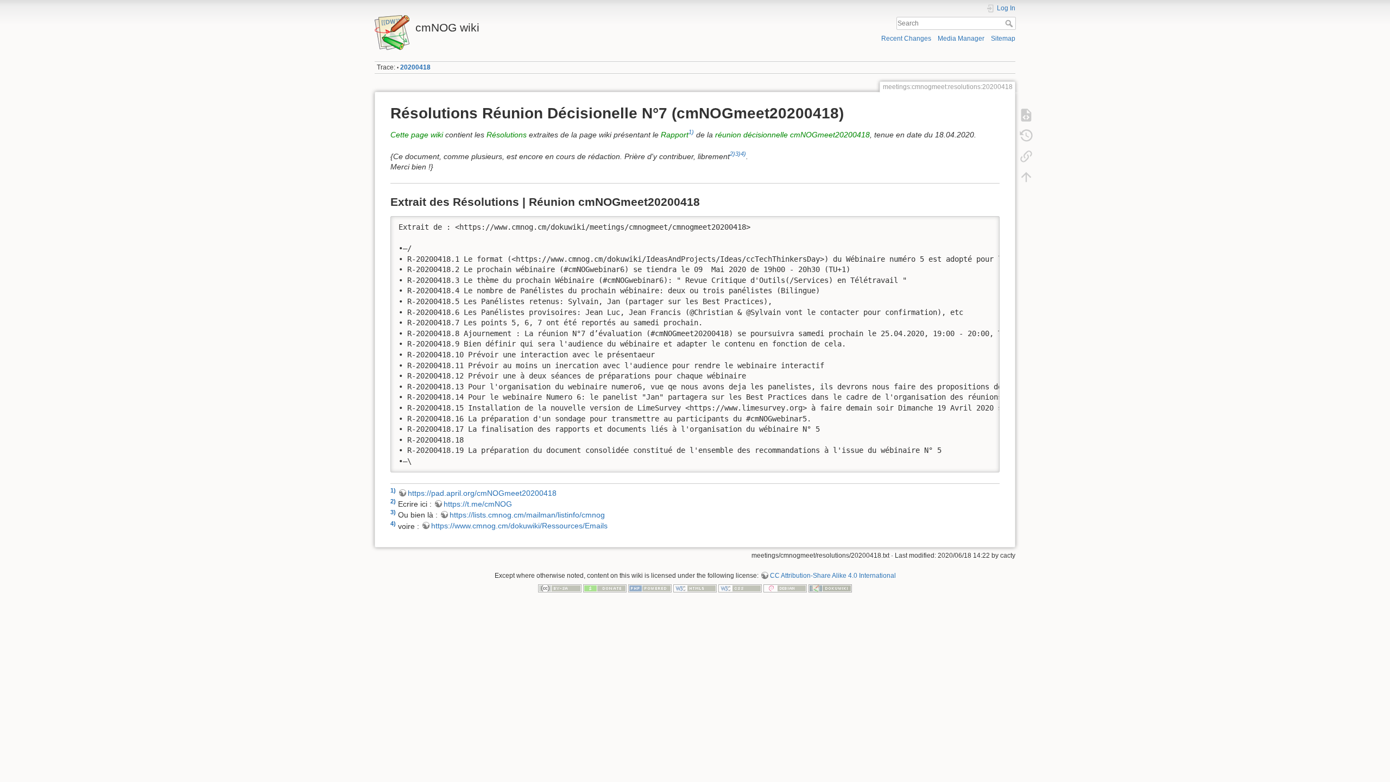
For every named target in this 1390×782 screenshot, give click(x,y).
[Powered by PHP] (650, 588)
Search (1010, 23)
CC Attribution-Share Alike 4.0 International (833, 575)
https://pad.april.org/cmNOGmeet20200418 (482, 493)
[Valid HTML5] (695, 588)
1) (691, 132)
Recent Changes (906, 38)
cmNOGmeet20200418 (830, 134)
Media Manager (961, 38)
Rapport (674, 134)
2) (732, 153)
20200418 (415, 67)
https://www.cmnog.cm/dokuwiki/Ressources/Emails (519, 525)
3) (738, 153)
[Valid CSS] (740, 588)
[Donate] (605, 588)
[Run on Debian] (785, 588)
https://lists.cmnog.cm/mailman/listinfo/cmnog (527, 514)
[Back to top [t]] (1026, 177)
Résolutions (506, 134)
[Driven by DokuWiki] (830, 588)
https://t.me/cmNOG (478, 504)
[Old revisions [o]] (1026, 135)
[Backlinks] (1026, 156)
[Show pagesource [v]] (1026, 115)
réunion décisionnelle (751, 134)
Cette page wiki (416, 134)
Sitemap (1003, 38)
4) (743, 153)
